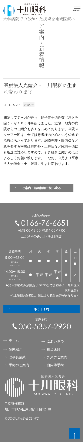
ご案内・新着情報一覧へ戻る (41, 188)
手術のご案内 (19, 365)
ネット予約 (41, 309)
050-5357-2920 (41, 326)
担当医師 (53, 349)
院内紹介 (15, 349)
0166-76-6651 (41, 223)
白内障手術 (55, 365)
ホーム (14, 340)
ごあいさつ (55, 341)
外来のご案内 (57, 357)
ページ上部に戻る (74, 433)
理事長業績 (17, 357)
